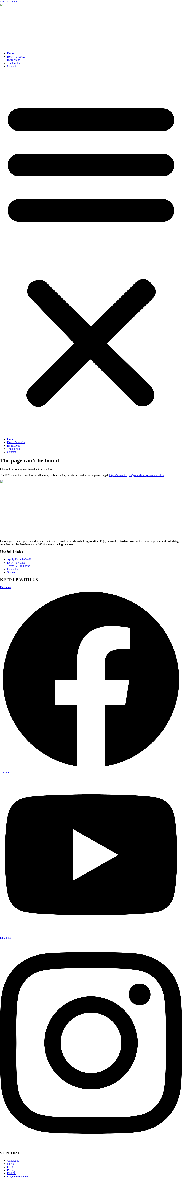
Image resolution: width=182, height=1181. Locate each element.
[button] (91, 253)
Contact (11, 66)
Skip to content (8, 1)
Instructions (13, 59)
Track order (13, 62)
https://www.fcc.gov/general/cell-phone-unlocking (137, 475)
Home (10, 53)
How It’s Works (16, 56)
